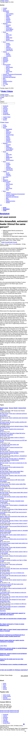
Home (4, 9)
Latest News (3, 645)
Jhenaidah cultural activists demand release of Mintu (14, 426)
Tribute (8, 70)
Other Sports (9, 50)
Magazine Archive (7, 81)
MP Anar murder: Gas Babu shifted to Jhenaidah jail (13, 456)
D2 (3, 63)
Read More (3, 611)
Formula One (9, 49)
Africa (7, 36)
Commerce (9, 28)
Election (8, 133)
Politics (8, 18)
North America (10, 40)
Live (4, 85)
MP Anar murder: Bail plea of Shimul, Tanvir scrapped (13, 520)
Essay (7, 73)
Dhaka (7, 16)
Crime (7, 12)
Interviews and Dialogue (9, 77)
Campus (8, 21)
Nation (7, 136)
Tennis (7, 46)
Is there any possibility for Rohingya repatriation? (14, 670)
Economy (8, 25)
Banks (7, 26)
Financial (5, 61)
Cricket (8, 43)
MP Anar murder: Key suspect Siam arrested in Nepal (14, 596)
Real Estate (9, 30)
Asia (7, 33)
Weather (8, 19)
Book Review (9, 67)
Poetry (8, 66)
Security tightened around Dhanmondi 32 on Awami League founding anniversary (12, 635)
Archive (5, 82)
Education (8, 15)
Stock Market (9, 29)
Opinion (5, 51)
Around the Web (7, 75)
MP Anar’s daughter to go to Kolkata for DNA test (13, 603)
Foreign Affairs (10, 135)
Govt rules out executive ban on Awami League (13, 618)
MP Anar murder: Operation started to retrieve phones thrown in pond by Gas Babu (12, 452)
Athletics (8, 47)
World (4, 32)
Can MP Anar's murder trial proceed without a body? (13, 523)
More (4, 191)
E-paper (5, 8)
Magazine (5, 59)
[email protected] (4, 710)
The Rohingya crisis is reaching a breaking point (13, 664)
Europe (8, 39)
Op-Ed (7, 53)
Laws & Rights (9, 13)
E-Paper (5, 118)
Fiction (8, 68)
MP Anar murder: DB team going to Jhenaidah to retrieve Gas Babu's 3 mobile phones (12, 459)
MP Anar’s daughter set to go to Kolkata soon (12, 572)
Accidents (8, 22)
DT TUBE (5, 84)
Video (4, 686)
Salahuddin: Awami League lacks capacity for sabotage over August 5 (12, 613)
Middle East (9, 37)
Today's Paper (6, 117)
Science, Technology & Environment (12, 74)
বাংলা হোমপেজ (24, 676)
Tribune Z (5, 57)
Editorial (8, 54)
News (4, 127)
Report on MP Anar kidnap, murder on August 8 (12, 437)
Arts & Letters (7, 64)
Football (8, 44)
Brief (4, 78)
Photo (4, 80)
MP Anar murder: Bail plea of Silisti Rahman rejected (13, 509)
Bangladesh (6, 11)
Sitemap (5, 697)
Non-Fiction (9, 71)
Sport (4, 42)
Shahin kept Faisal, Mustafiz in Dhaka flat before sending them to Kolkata (12, 434)
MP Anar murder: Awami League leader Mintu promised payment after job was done (11, 472)
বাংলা (1, 98)
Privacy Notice (7, 696)
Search (5, 687)
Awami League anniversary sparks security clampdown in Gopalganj (12, 641)
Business (5, 23)
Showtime (5, 60)
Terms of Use (6, 695)
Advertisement (7, 699)
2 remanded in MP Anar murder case (9, 444)
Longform (8, 56)
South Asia (9, 35)
